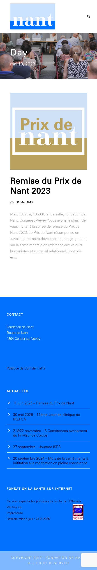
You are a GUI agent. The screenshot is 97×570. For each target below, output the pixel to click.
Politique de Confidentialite (26, 368)
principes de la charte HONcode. (58, 501)
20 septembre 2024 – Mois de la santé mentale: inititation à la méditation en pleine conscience (51, 460)
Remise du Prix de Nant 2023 (46, 185)
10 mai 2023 (25, 202)
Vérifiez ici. (14, 507)
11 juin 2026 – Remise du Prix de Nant (43, 403)
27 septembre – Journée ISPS (37, 446)
